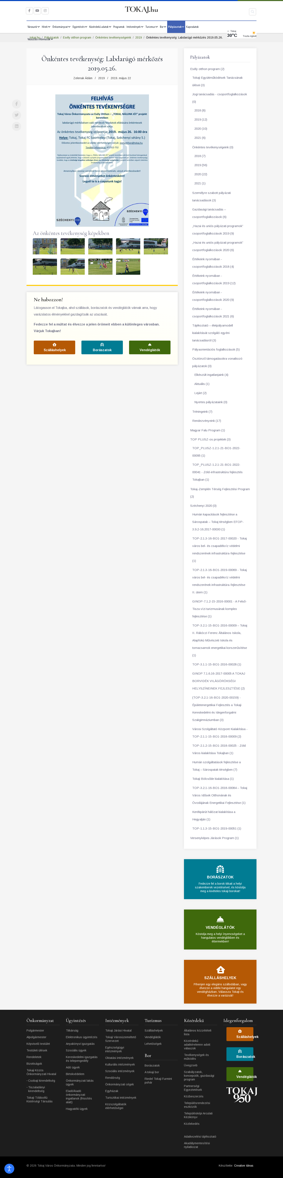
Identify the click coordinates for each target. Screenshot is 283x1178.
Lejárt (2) (200, 393)
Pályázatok (174, 27)
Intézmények (134, 27)
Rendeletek (34, 1057)
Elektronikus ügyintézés (81, 1037)
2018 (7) (200, 156)
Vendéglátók (150, 350)
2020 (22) (200, 174)
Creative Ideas (243, 1165)
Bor (161, 27)
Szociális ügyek (76, 1050)
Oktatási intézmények (119, 1057)
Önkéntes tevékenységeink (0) (212, 147)
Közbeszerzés (193, 1096)
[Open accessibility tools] (9, 1169)
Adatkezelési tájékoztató (200, 1136)
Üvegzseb (190, 1065)
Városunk (32, 27)
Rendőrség (112, 1077)
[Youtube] (37, 10)
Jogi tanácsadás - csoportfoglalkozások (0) (219, 97)
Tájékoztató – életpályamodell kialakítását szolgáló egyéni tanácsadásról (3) (212, 333)
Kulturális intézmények (120, 1064)
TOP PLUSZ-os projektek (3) (210, 439)
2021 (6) (200, 137)
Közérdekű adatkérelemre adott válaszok (197, 1044)
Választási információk (39, 39)
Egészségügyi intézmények (114, 1049)
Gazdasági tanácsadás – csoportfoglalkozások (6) (209, 213)
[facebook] (29, 10)
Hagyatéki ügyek (77, 1108)
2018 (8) (200, 110)
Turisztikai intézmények (120, 1097)
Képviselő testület (38, 1043)
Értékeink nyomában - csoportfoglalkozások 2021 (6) (213, 312)
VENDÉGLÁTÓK (220, 927)
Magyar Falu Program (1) (207, 430)
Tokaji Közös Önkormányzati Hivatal (41, 1072)
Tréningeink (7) (202, 411)
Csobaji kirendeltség (41, 1080)
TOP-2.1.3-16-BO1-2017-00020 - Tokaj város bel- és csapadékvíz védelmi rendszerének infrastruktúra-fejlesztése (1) (219, 549)
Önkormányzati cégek (119, 1084)
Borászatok (102, 350)
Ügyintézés (79, 27)
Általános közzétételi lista (197, 1032)
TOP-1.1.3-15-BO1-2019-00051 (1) (216, 828)
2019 (101, 78)
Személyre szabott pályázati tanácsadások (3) (211, 196)
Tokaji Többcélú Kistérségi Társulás (40, 1099)
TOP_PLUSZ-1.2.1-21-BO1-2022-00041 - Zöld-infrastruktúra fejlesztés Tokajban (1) (217, 472)
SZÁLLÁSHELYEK (220, 978)
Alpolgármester (36, 1037)
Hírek (45, 27)
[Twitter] (16, 115)
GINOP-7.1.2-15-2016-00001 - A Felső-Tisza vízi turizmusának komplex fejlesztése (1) (219, 609)
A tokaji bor (152, 1072)
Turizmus (150, 27)
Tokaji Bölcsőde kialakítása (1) (213, 778)
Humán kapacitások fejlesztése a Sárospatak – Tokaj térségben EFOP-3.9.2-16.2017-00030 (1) (218, 522)
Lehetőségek (153, 1043)
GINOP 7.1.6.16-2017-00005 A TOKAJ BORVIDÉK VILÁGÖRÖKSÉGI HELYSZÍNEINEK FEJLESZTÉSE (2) (218, 681)
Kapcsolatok (192, 27)
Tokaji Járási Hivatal (118, 1030)
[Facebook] (16, 104)
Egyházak (111, 1091)
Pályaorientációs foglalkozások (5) (216, 349)
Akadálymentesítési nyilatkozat (197, 1145)
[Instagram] (45, 10)
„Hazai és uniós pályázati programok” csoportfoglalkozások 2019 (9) (217, 229)
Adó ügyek (73, 1067)
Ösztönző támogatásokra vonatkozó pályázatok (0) (217, 362)
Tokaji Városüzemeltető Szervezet (120, 1039)
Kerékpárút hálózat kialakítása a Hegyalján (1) (213, 815)
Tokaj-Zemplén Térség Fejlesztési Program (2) (220, 492)
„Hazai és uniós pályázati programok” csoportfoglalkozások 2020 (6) (217, 246)
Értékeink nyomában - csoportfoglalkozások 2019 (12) (214, 279)
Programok (119, 27)
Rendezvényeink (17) (206, 420)
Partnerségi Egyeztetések (193, 1087)
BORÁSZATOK (220, 877)
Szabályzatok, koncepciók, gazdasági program (199, 1075)
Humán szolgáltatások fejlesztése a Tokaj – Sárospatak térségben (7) (216, 765)
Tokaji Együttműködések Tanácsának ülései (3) (217, 81)
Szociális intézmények (119, 1071)
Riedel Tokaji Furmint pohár (158, 1080)
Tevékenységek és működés (196, 1056)
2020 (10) (200, 128)
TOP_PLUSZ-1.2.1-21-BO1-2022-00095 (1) (216, 451)
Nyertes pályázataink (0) (210, 402)
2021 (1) (200, 183)
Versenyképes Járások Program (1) (214, 838)
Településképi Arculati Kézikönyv (198, 1115)
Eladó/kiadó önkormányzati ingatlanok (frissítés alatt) (79, 1096)
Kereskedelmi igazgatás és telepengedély (82, 1058)
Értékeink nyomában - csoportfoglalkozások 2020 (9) (213, 295)
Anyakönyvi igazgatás (80, 1043)
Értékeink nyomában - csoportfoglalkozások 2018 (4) (213, 262)
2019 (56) (200, 165)
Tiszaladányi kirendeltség (36, 1089)
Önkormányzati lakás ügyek (80, 1082)
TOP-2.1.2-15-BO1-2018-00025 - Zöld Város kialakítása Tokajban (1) (219, 749)
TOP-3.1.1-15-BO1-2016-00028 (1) (216, 664)
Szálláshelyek (55, 350)
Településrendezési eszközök (197, 1104)
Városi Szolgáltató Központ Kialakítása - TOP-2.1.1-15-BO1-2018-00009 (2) (220, 732)
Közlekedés (192, 1123)
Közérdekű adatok (99, 27)
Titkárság (72, 1030)
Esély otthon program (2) (207, 69)
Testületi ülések (37, 1050)
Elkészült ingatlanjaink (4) (211, 374)
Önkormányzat (60, 27)
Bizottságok (34, 1063)
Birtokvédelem (75, 1074)
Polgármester (35, 1030)
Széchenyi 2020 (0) (203, 505)
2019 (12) (200, 119)
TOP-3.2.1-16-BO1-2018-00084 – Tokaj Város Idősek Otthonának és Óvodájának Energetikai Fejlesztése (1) (219, 795)
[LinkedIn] (16, 126)
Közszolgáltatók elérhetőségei (115, 1106)
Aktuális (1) (201, 384)
